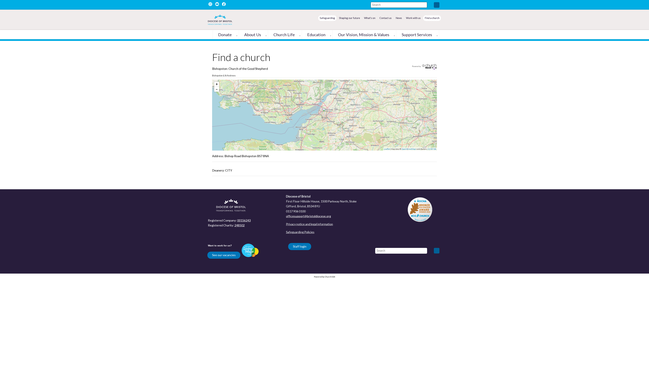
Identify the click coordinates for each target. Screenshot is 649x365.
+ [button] (217, 84)
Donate (225, 34)
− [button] (217, 89)
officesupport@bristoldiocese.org (308, 216)
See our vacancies (224, 255)
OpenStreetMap (408, 149)
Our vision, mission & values (363, 34)
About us (252, 34)
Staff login (299, 246)
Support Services (417, 34)
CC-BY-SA (432, 149)
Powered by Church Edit (324, 277)
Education (316, 34)
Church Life (284, 34)
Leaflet (387, 149)
